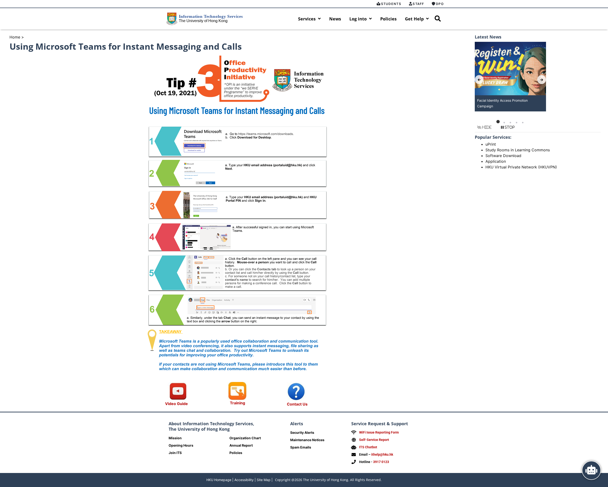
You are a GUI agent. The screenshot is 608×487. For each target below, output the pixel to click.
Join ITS (175, 453)
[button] (498, 122)
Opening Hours (181, 445)
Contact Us (297, 404)
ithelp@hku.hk (382, 454)
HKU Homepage (218, 480)
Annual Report (241, 445)
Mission (175, 438)
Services (307, 19)
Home (15, 37)
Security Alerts (302, 432)
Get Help (414, 19)
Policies (388, 19)
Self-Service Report (374, 440)
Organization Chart (245, 438)
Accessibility (244, 480)
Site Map (264, 480)
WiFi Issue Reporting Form (379, 432)
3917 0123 (381, 462)
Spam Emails (300, 447)
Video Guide (176, 403)
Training (237, 403)
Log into (358, 19)
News (335, 19)
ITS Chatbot (368, 447)
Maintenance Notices (307, 440)
